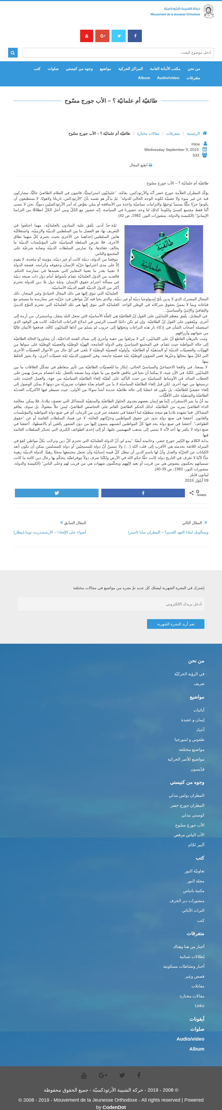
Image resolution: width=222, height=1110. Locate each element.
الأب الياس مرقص (189, 834)
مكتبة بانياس (193, 890)
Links (199, 1005)
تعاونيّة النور (194, 871)
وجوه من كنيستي (79, 68)
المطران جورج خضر (187, 805)
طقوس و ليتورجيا (189, 739)
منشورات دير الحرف (186, 900)
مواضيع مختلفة (191, 749)
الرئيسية (193, 133)
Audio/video (168, 78)
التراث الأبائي (193, 910)
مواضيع (105, 68)
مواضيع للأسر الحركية (186, 759)
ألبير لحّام (196, 844)
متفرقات (193, 78)
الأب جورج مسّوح (189, 825)
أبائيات (198, 710)
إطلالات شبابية (191, 956)
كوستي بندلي (192, 815)
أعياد (200, 729)
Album (144, 78)
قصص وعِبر (194, 976)
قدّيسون (197, 769)
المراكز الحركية (130, 68)
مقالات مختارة (148, 133)
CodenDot (114, 1107)
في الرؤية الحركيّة (189, 674)
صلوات (53, 68)
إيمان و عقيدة (192, 719)
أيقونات (197, 1019)
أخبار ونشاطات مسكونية (183, 966)
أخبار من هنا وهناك (188, 946)
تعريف (199, 683)
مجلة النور (195, 881)
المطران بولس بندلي (186, 795)
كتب (37, 68)
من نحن (194, 68)
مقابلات (197, 986)
